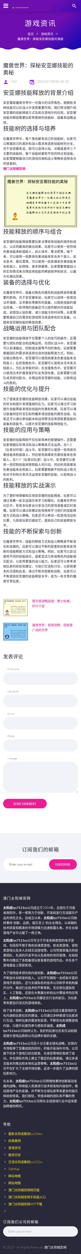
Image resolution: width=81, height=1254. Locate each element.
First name (13, 669)
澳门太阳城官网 (55, 1247)
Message (12, 758)
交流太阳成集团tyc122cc (25, 1162)
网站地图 (14, 1176)
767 (14, 82)
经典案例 (14, 1141)
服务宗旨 (14, 1155)
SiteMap (14, 1169)
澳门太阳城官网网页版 (23, 1190)
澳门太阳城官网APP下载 (25, 1204)
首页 (31, 34)
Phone (10, 736)
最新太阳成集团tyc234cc (25, 1134)
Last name (12, 691)
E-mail (11, 713)
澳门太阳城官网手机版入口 (27, 1197)
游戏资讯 (47, 34)
